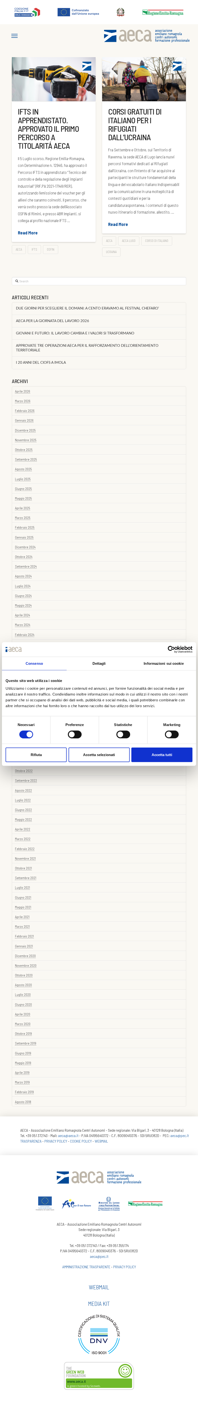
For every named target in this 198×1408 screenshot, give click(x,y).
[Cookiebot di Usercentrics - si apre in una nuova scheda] (171, 649)
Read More (28, 232)
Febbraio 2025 (25, 527)
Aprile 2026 (22, 391)
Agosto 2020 (23, 985)
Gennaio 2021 (24, 946)
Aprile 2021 (22, 917)
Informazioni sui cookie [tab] (164, 663)
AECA (19, 249)
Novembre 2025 (25, 440)
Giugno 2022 (23, 810)
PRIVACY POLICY (55, 1141)
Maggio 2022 (23, 819)
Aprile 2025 (22, 508)
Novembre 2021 (25, 858)
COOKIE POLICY (81, 1141)
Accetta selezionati (99, 755)
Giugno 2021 (23, 897)
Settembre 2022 (26, 780)
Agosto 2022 (23, 790)
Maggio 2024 (23, 605)
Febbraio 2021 (24, 936)
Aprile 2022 (22, 829)
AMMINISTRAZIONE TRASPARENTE (86, 1266)
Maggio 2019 (23, 1063)
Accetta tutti (162, 755)
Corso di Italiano (156, 241)
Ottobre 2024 (23, 557)
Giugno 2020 (23, 1004)
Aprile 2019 (22, 1072)
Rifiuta (36, 755)
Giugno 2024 (23, 596)
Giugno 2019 (23, 1053)
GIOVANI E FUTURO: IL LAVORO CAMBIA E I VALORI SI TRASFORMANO (75, 333)
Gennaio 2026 (24, 420)
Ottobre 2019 (23, 1033)
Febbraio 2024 (24, 635)
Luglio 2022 (23, 800)
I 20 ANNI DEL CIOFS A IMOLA (41, 362)
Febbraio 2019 (24, 1092)
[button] (14, 36)
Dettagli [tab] (99, 663)
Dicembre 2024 (25, 547)
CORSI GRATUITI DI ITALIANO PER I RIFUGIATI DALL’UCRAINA (135, 124)
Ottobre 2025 (24, 450)
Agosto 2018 (23, 1102)
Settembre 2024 (26, 566)
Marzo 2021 (22, 926)
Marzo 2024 (22, 625)
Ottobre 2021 (23, 868)
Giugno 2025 (23, 489)
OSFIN (50, 249)
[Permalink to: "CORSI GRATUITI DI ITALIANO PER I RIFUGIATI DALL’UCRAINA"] (144, 79)
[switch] (75, 734)
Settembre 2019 (25, 1043)
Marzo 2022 (22, 839)
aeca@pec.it (179, 1135)
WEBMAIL (101, 1141)
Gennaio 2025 (24, 537)
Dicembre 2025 (25, 430)
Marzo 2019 (22, 1082)
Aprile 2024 (22, 615)
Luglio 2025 (23, 479)
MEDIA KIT (99, 1303)
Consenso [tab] (34, 663)
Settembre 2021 (25, 878)
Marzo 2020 (22, 1024)
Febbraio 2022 (25, 849)
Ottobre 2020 (24, 975)
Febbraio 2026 (25, 411)
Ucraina (111, 252)
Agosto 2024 (23, 576)
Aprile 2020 (22, 1014)
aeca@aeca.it (68, 1135)
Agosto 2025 (23, 469)
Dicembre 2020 (25, 956)
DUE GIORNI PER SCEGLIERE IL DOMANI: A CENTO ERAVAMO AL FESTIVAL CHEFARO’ (87, 308)
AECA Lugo (128, 241)
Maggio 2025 (23, 498)
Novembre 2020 (25, 965)
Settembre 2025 (26, 459)
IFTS (34, 249)
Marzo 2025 (22, 518)
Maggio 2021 (23, 907)
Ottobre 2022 (24, 771)
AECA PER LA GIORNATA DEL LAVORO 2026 (52, 321)
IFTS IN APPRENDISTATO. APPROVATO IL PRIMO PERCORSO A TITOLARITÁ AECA (48, 128)
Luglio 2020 (23, 994)
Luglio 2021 (22, 887)
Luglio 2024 (22, 586)
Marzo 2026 (22, 401)
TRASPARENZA (31, 1141)
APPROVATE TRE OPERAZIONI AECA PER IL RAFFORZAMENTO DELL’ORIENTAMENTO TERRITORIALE (87, 348)
